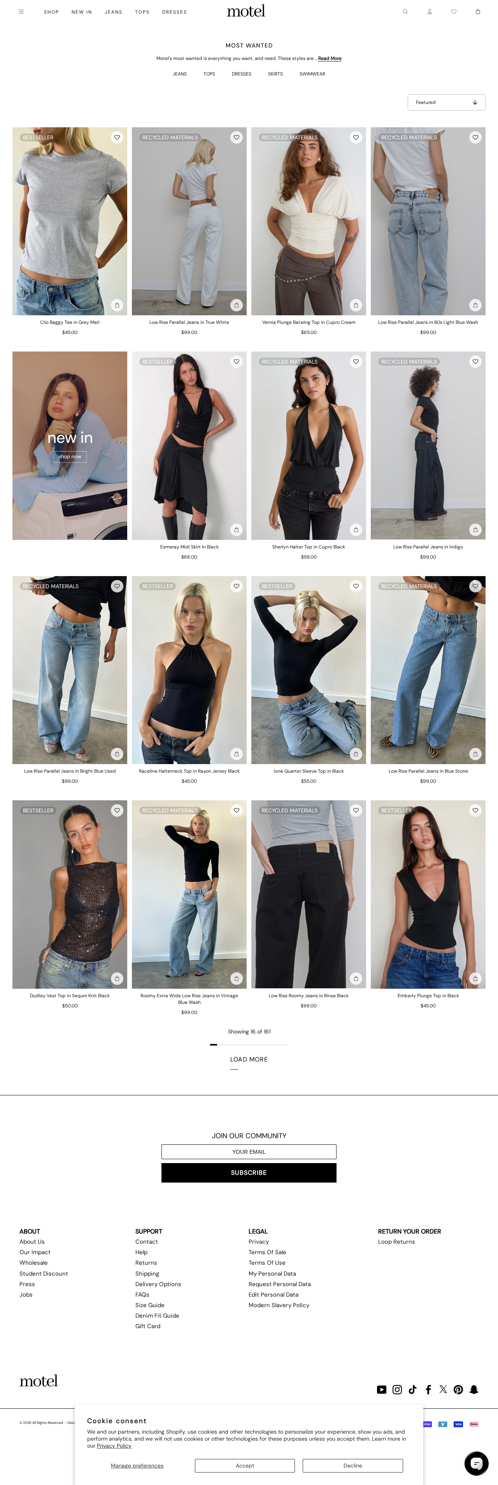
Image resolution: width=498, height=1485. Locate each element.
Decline (353, 1465)
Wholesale (33, 1263)
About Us (32, 1242)
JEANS (180, 74)
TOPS (209, 74)
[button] (117, 137)
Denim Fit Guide (157, 1316)
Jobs (26, 1295)
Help (141, 1252)
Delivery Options (158, 1284)
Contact (146, 1242)
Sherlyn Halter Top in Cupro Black (308, 547)
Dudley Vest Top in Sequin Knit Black (70, 996)
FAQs (142, 1295)
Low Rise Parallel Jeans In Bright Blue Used (70, 771)
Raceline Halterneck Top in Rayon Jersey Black (189, 771)
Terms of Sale (267, 1252)
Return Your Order (409, 1231)
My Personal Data (272, 1274)
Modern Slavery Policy (279, 1305)
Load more (249, 1059)
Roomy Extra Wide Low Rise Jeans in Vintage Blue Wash (189, 999)
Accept (245, 1465)
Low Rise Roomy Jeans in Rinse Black (309, 996)
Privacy (259, 1242)
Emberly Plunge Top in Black (428, 996)
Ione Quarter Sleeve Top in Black (309, 771)
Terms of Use (267, 1263)
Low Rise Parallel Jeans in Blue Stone (428, 771)
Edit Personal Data (273, 1295)
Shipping (147, 1274)
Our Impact (35, 1252)
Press (27, 1284)
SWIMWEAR (312, 74)
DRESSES (241, 74)
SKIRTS (275, 74)
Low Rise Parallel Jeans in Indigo (428, 547)
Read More (330, 58)
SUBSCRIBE (249, 1173)
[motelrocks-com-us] (246, 11)
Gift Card (147, 1326)
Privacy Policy (114, 1445)
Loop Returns (396, 1242)
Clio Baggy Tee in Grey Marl (70, 322)
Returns (146, 1263)
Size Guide (150, 1305)
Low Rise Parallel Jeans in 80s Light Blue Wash (428, 322)
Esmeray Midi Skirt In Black (189, 547)
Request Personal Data (280, 1284)
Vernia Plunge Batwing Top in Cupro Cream (309, 322)
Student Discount (43, 1274)
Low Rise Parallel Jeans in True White (189, 322)
